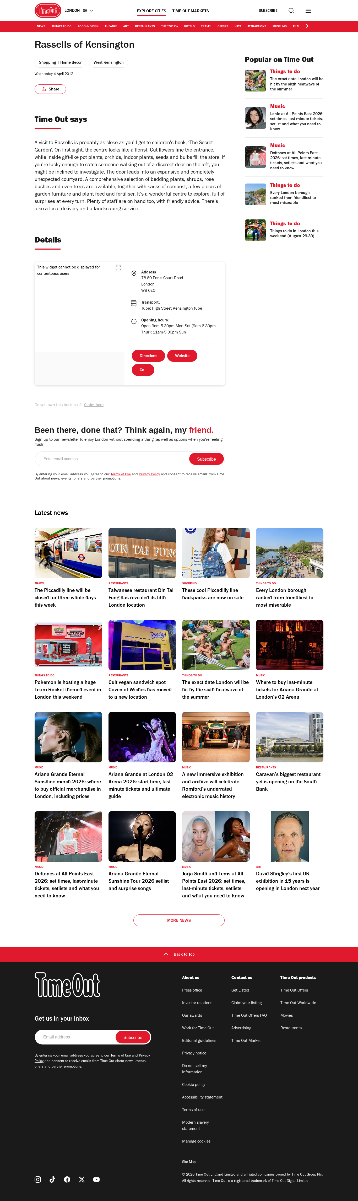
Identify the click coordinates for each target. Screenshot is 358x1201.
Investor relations (197, 1003)
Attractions (256, 26)
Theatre (111, 26)
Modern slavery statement (195, 1126)
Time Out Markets (190, 11)
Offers (223, 26)
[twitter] (82, 1179)
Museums (280, 26)
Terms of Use (121, 475)
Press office (192, 991)
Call (143, 370)
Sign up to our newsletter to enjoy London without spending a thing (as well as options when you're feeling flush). (129, 442)
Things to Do (62, 26)
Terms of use (193, 1110)
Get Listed (240, 991)
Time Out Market (246, 1041)
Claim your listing (246, 1003)
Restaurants (145, 26)
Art (126, 26)
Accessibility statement (202, 1098)
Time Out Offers (294, 991)
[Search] (291, 10)
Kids (238, 26)
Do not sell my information (194, 1069)
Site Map (189, 1162)
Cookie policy (193, 1085)
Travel (206, 26)
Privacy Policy (149, 475)
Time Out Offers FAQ (249, 1016)
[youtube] (96, 1179)
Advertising (241, 1028)
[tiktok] (52, 1179)
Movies (286, 1016)
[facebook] (67, 1179)
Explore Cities (151, 11)
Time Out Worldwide (298, 1003)
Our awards (192, 1016)
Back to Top (184, 955)
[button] (118, 268)
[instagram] (38, 1179)
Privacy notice (194, 1054)
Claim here (94, 405)
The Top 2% (169, 26)
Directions (148, 356)
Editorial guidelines (199, 1041)
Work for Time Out (198, 1028)
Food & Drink (88, 26)
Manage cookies (196, 1142)
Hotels (189, 26)
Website (182, 356)
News (41, 26)
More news (179, 921)
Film (296, 26)
